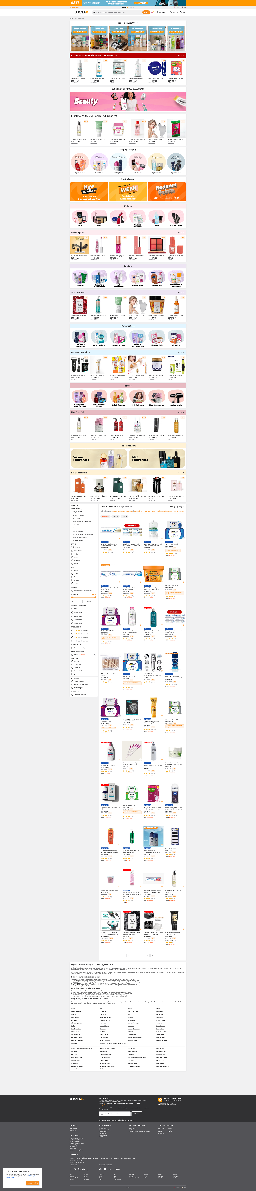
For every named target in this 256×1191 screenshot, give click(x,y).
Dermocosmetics (78, 541)
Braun (86, 1176)
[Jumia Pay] (132, 7)
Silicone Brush (160, 1020)
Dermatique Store (105, 1054)
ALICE (76, 557)
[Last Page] (157, 955)
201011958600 (80, 1162)
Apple (86, 1174)
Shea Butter (132, 1020)
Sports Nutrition (78, 531)
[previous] (72, 71)
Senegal (170, 1130)
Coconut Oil (103, 1023)
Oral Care (76, 525)
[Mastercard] (105, 1169)
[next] (184, 71)
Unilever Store (132, 1063)
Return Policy (73, 1145)
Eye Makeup (132, 1048)
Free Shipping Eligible (81, 684)
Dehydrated (78, 671)
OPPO (160, 1174)
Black (76, 574)
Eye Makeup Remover (163, 1066)
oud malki (74, 1043)
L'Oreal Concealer (161, 1040)
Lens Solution (160, 1037)
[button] (119, 538)
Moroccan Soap (161, 1031)
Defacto (101, 1174)
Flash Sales (102, 1136)
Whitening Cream (76, 1023)
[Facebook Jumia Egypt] (71, 1169)
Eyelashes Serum (76, 1037)
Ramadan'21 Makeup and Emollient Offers (113, 1043)
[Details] (95, 654)
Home (71, 18)
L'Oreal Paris (117, 1179)
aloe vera (103, 1028)
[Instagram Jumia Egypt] (79, 1169)
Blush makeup (160, 1054)
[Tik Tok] (88, 1169)
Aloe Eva (77, 560)
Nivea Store (74, 1063)
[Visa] (110, 1169)
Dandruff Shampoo (134, 1023)
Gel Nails (159, 1023)
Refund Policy (73, 1146)
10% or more (78, 623)
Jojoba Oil (103, 1031)
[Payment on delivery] (100, 1169)
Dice (100, 1176)
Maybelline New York (134, 1178)
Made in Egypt (78, 688)
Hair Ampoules (104, 1037)
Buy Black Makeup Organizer (137, 1057)
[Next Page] (152, 955)
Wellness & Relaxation (80, 537)
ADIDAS (72, 1176)
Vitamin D (103, 1011)
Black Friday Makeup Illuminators (81, 1048)
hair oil (130, 1008)
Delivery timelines (75, 1141)
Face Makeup (160, 1048)
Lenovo (131, 1176)
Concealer (159, 1017)
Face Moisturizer (76, 1011)
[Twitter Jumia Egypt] (75, 1169)
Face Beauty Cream (134, 1066)
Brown (76, 583)
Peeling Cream (132, 1040)
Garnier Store (104, 1060)
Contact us (73, 1132)
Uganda (170, 1131)
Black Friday (73, 1148)
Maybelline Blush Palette (107, 1066)
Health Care (76, 518)
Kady (115, 1178)
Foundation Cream (105, 1017)
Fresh (100, 1178)
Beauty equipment (180, 511)
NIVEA (145, 1176)
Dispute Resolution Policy (77, 1143)
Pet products (138, 511)
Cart (184, 12)
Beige (76, 570)
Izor (115, 1176)
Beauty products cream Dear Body (122, 511)
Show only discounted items (83, 590)
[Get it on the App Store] (162, 1104)
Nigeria (170, 1128)
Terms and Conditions (105, 1130)
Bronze (76, 580)
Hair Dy (73, 1014)
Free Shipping (103, 1135)
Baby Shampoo (160, 1026)
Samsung (160, 1176)
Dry (75, 674)
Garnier (101, 1179)
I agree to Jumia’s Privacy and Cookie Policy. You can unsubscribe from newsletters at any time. (125, 1108)
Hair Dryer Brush (76, 1028)
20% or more (78, 619)
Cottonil (86, 1179)
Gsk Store (131, 1060)
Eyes (101, 1008)
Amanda (76, 563)
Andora (72, 1179)
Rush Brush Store (76, 1057)
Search (146, 12)
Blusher (102, 1069)
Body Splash (75, 1017)
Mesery (146, 1174)
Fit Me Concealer (105, 1040)
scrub (129, 1014)
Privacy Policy (103, 1131)
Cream (73, 1008)
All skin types (78, 661)
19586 (80, 1160)
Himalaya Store (133, 1051)
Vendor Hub (132, 1130)
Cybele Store (104, 1051)
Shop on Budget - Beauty (107, 1048)
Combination (78, 664)
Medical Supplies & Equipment (82, 521)
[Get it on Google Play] (172, 1104)
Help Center (73, 1130)
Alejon (76, 554)
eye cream (131, 1026)
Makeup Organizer (134, 1028)
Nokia (145, 1178)
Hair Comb (159, 1014)
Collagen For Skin (105, 1020)
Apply (94, 594)
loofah (73, 1026)
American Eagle (74, 1178)
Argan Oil (131, 1017)
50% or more (78, 609)
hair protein (160, 1028)
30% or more (78, 616)
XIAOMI (175, 1178)
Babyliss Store (75, 1060)
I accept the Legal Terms (106, 1105)
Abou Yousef (78, 551)
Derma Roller (75, 1031)
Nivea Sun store (161, 1051)
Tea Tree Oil (160, 1034)
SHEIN (160, 1178)
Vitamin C (159, 1008)
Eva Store (74, 1054)
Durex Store (160, 1060)
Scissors (130, 1031)
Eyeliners (74, 1020)
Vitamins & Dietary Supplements (83, 534)
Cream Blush (75, 1069)
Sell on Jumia (76, 7)
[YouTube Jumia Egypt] (83, 1169)
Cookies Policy (103, 1133)
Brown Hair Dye (104, 1026)
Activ (71, 1174)
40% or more (78, 612)
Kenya (160, 1131)
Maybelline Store (105, 1063)
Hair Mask (103, 1014)
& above (85, 630)
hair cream (159, 1011)
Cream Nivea (132, 1034)
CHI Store (74, 1051)
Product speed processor (164, 511)
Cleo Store (131, 1054)
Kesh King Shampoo (77, 1040)
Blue (75, 577)
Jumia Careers (103, 1128)
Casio (85, 1178)
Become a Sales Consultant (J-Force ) (139, 1131)
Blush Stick (131, 1069)
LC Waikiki (131, 1174)
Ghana (160, 1130)
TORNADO (176, 1176)
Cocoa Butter (104, 1034)
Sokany (175, 1174)
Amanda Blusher (105, 1057)
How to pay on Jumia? (76, 1139)
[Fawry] (117, 1169)
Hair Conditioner (133, 1011)
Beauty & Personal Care (80, 515)
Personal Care (77, 528)
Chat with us (73, 1128)
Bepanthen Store (161, 1057)
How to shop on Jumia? (76, 1138)
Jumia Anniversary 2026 (76, 1150)
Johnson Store (160, 1063)
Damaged (77, 667)
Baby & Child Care (78, 512)
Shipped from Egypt (80, 648)
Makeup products (149, 511)
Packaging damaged (80, 694)
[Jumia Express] (78, 655)
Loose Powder (75, 1034)
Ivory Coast (161, 1128)
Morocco (161, 1133)
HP (115, 1174)
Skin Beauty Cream (77, 1066)
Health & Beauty (79, 18)
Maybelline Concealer (135, 1037)
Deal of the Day (79, 681)
